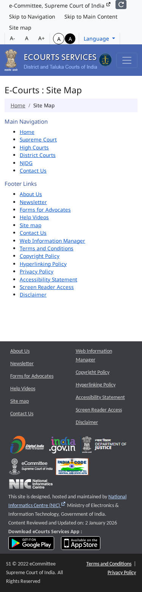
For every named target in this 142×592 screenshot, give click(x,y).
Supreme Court (38, 139)
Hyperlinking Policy (43, 263)
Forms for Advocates (45, 209)
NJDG (26, 162)
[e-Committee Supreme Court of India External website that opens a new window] (30, 468)
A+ (41, 38)
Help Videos (34, 217)
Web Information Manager (52, 240)
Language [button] (97, 38)
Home (18, 105)
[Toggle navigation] (126, 60)
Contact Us (33, 170)
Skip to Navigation (32, 16)
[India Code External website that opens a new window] (72, 468)
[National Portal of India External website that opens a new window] (63, 446)
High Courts (34, 147)
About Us (31, 194)
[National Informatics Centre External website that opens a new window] (30, 486)
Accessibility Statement (48, 279)
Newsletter (33, 202)
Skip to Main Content (90, 16)
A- (12, 38)
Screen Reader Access (47, 287)
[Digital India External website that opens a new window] (27, 446)
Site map (20, 27)
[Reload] (120, 4)
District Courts (38, 155)
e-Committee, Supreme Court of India (57, 5)
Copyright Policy (39, 255)
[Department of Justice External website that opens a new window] (104, 446)
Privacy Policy (36, 271)
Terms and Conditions (46, 248)
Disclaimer (33, 294)
